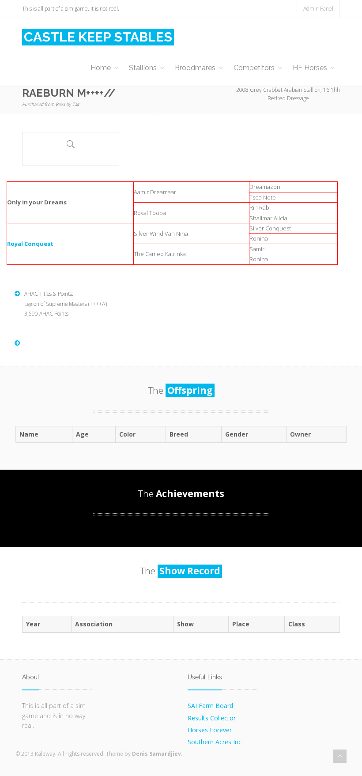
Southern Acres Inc (214, 742)
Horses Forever (210, 730)
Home (100, 68)
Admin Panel (318, 8)
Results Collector (212, 718)
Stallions (143, 68)
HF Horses (310, 68)
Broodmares (195, 68)
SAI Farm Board (210, 705)
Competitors (254, 68)
